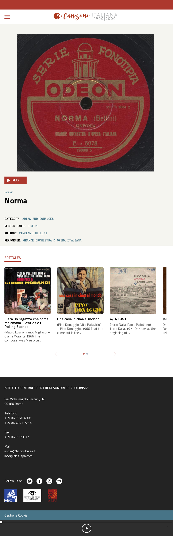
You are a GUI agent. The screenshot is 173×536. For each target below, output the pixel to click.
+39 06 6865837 (16, 436)
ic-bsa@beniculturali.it (20, 451)
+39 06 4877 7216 (18, 422)
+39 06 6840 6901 (18, 417)
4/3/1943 (118, 319)
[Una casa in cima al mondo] (80, 290)
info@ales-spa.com (18, 455)
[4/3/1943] (133, 290)
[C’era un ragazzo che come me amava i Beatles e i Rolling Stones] (27, 290)
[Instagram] (49, 481)
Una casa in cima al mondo (78, 319)
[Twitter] (29, 481)
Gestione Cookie (15, 515)
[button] (115, 353)
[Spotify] (59, 481)
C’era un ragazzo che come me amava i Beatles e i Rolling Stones (26, 322)
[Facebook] (39, 481)
